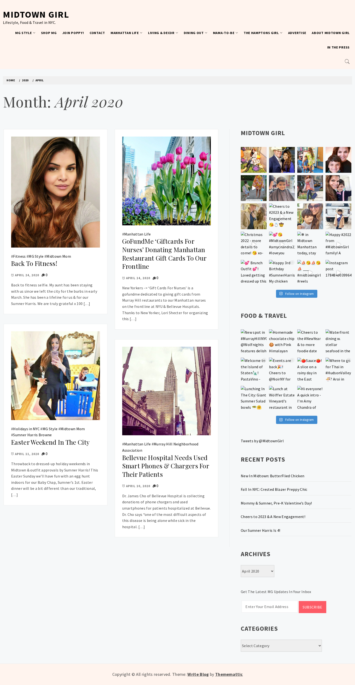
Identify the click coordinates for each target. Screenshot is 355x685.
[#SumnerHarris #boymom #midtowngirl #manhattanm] (310, 216)
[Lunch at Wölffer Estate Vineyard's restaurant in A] (282, 399)
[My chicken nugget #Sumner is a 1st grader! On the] (310, 160)
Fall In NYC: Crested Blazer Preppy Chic (274, 489)
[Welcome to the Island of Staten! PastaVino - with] (254, 370)
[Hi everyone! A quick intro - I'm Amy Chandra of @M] (310, 399)
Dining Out (194, 33)
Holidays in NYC (26, 428)
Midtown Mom (58, 256)
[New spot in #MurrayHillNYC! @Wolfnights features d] (254, 342)
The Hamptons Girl (261, 33)
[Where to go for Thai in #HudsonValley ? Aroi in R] (338, 370)
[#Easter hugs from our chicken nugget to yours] (338, 188)
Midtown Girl (36, 14)
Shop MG (49, 33)
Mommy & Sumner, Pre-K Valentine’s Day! (276, 503)
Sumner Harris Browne (32, 434)
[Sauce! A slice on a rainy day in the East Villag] (310, 370)
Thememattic (229, 674)
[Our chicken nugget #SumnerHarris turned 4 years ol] (338, 216)
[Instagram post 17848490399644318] (338, 273)
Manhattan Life (125, 33)
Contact (97, 33)
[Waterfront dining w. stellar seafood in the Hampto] (338, 342)
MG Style (23, 33)
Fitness (19, 256)
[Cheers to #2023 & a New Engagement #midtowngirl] (282, 216)
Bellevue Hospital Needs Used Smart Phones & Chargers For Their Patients (165, 465)
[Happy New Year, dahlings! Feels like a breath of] (254, 216)
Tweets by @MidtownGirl (262, 440)
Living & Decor (161, 33)
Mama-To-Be (223, 33)
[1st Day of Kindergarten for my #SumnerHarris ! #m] (254, 188)
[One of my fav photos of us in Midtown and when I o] (282, 160)
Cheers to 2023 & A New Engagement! (273, 516)
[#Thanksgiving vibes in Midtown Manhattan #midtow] (254, 160)
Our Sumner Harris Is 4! (260, 530)
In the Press (338, 47)
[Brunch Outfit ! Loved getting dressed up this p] (254, 273)
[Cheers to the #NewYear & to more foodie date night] (310, 342)
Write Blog (198, 674)
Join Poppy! (73, 33)
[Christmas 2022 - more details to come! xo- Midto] (254, 244)
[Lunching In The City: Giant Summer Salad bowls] (254, 399)
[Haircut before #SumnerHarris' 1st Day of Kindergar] (282, 188)
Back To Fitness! (34, 263)
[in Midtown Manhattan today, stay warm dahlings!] (310, 244)
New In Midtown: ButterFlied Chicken (272, 475)
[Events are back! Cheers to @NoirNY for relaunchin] (282, 370)
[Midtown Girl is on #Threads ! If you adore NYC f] (310, 188)
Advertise (297, 33)
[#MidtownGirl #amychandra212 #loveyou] (282, 244)
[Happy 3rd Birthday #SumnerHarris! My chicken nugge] (282, 273)
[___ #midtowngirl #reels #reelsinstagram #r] (310, 273)
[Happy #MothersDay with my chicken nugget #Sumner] (338, 160)
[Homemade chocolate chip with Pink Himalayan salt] (282, 342)
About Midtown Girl (331, 33)
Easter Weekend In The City (50, 442)
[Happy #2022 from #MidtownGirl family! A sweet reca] (338, 244)
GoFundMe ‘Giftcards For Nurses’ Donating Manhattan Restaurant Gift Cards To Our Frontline (164, 253)
